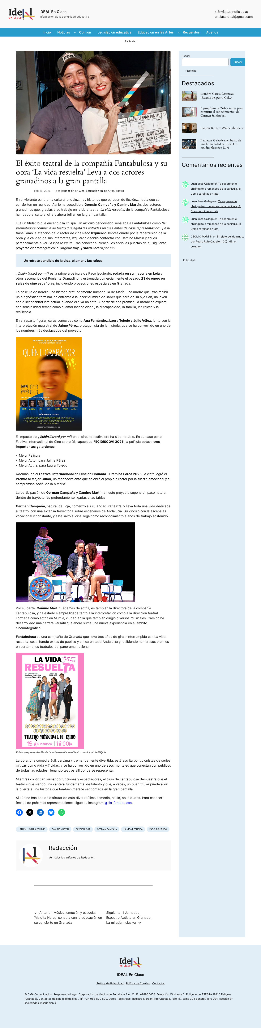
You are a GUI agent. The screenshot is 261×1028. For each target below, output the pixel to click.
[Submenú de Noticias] (75, 32)
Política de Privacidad (110, 983)
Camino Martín (60, 829)
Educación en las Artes (100, 190)
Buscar (186, 55)
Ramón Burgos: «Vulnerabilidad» (221, 128)
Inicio (47, 32)
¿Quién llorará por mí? (32, 829)
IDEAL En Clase (53, 11)
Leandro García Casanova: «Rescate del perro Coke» (217, 95)
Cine (81, 190)
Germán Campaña (107, 829)
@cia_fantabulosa (118, 803)
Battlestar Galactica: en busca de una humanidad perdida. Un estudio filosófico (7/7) (220, 144)
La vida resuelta (133, 829)
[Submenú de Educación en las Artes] (179, 32)
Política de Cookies (138, 983)
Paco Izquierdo (158, 829)
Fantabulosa (83, 829)
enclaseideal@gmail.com (234, 17)
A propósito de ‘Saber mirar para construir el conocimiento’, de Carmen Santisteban (221, 111)
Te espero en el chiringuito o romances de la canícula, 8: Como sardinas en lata (216, 188)
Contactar (158, 983)
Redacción (67, 190)
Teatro (120, 190)
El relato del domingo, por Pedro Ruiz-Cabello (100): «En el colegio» (217, 241)
